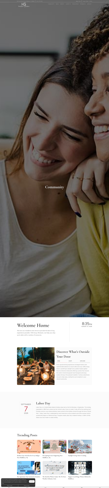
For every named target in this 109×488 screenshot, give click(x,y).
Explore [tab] (82, 361)
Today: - (87, 1)
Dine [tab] (58, 361)
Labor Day (43, 403)
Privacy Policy (26, 485)
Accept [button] (31, 481)
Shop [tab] (70, 361)
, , (25, 1)
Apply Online (78, 1)
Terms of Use (9, 485)
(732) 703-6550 (39, 1)
